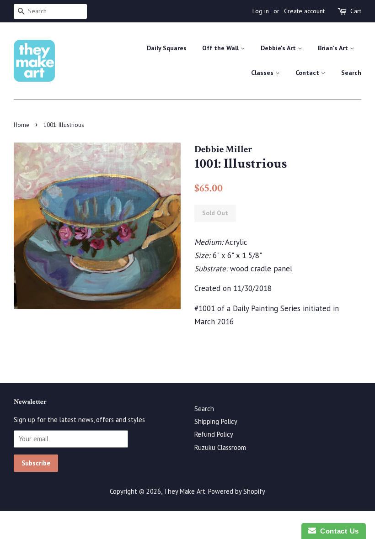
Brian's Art (334, 48)
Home (21, 125)
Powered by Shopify (236, 491)
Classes (263, 73)
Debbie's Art (279, 48)
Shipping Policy (215, 421)
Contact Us (337, 531)
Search (351, 73)
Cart (355, 11)
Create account (304, 11)
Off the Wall (221, 48)
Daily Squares (167, 48)
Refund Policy (213, 434)
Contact (308, 73)
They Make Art (184, 491)
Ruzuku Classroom (220, 447)
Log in (260, 11)
